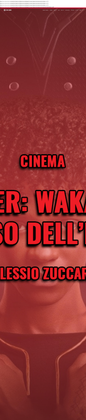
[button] (83, 10)
